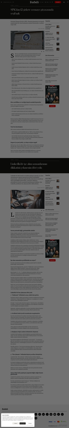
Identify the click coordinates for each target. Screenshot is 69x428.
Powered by (29, 425)
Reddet (15, 423)
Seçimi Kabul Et (22, 423)
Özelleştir (30, 423)
